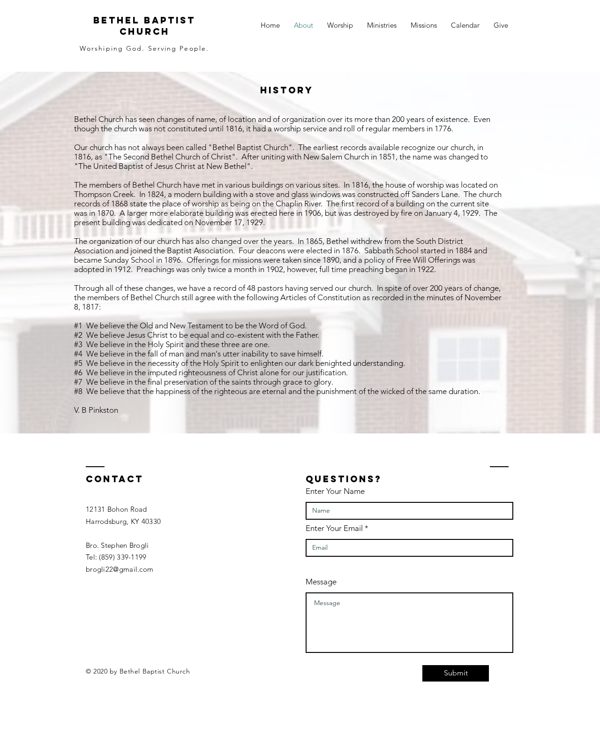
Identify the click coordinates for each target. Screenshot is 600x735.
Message (321, 582)
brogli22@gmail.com (119, 569)
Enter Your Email (334, 528)
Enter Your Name (335, 491)
